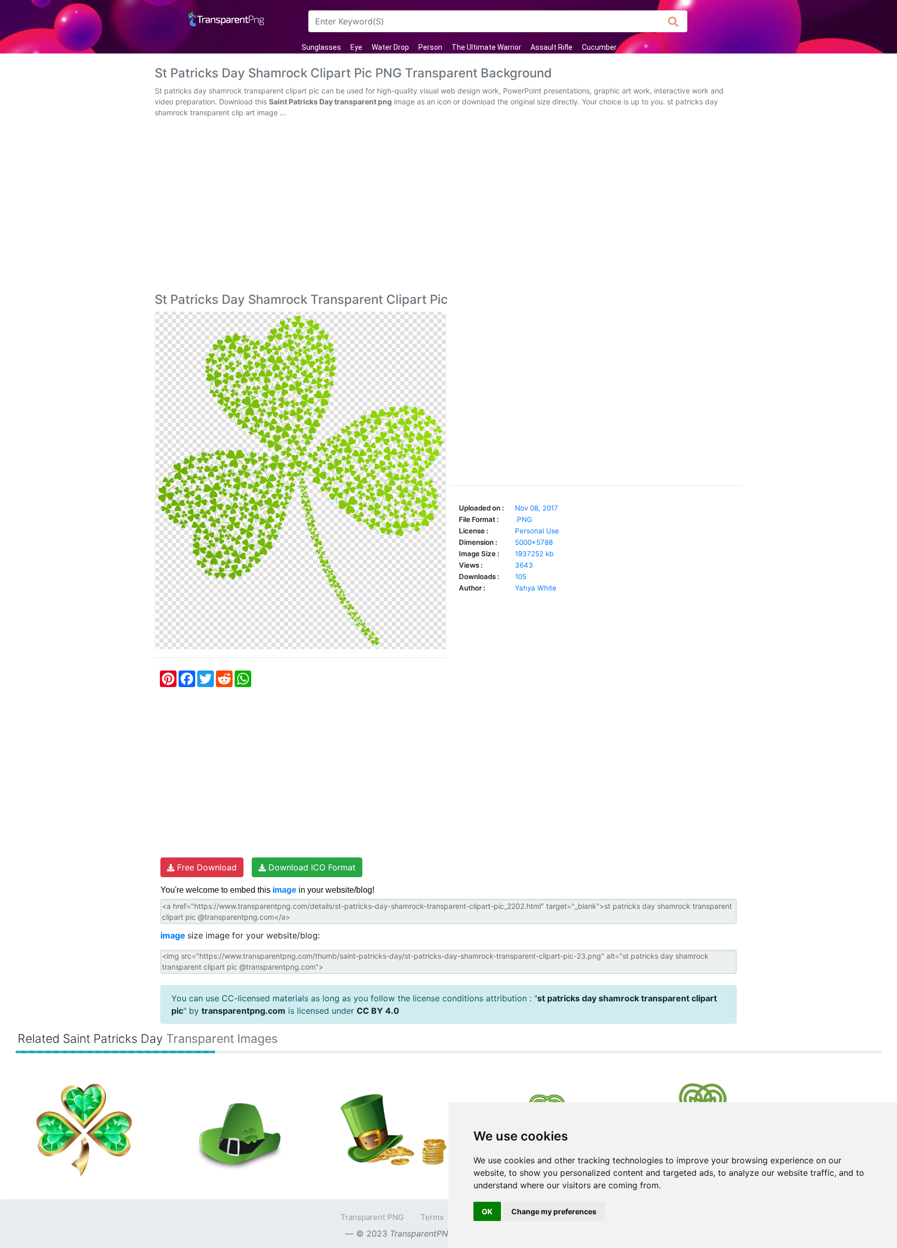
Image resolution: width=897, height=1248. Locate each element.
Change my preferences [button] (553, 1211)
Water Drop (390, 47)
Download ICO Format (311, 867)
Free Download (205, 867)
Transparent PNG (372, 1217)
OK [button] (487, 1211)
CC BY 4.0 (378, 1010)
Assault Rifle (552, 47)
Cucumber (599, 47)
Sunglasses (321, 47)
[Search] (673, 21)
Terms (432, 1217)
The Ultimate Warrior (486, 47)
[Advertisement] (448, 207)
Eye (356, 47)
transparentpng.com (243, 1010)
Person (430, 47)
